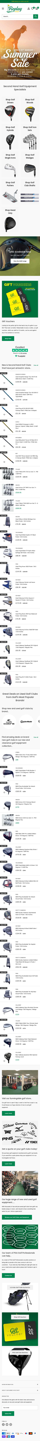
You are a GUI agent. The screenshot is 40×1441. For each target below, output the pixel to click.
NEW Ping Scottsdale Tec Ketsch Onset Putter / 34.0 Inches (25, 787)
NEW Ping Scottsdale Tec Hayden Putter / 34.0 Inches (25, 945)
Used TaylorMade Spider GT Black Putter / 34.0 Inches (26, 536)
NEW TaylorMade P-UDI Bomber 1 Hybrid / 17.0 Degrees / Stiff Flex (26, 771)
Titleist (18, 469)
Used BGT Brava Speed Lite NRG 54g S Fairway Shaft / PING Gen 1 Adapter (27, 457)
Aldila (17, 421)
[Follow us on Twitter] (7, 1424)
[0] (36, 8)
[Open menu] (3, 8)
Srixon (18, 485)
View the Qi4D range (20, 261)
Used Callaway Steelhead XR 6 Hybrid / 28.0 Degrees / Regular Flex (27, 646)
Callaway (18, 643)
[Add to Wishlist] (4, 383)
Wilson (18, 516)
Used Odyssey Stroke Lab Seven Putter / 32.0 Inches (25, 583)
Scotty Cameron (21, 910)
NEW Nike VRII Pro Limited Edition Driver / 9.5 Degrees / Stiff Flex (26, 834)
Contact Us (8, 1275)
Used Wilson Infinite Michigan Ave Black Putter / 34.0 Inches (26, 520)
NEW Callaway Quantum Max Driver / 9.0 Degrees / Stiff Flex (26, 850)
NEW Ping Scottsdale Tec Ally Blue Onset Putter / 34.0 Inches (26, 992)
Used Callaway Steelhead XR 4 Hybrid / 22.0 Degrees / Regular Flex (27, 662)
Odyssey (18, 579)
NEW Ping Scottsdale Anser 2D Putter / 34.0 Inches (27, 977)
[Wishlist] (32, 9)
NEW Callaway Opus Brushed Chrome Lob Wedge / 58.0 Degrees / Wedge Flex (27, 1009)
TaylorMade (19, 532)
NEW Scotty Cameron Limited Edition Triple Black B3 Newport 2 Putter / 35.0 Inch (27, 962)
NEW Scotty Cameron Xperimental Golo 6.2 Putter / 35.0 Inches (26, 913)
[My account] (29, 9)
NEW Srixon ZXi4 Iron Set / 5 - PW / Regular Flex (26, 819)
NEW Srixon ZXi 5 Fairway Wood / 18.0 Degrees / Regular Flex (26, 803)
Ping (17, 406)
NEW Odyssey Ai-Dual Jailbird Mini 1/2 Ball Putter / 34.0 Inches (27, 882)
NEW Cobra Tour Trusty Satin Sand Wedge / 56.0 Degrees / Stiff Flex (26, 755)
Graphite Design (20, 374)
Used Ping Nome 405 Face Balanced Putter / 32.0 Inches (26, 615)
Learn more (8, 1113)
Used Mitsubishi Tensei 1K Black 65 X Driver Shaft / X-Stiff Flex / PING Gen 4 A (27, 442)
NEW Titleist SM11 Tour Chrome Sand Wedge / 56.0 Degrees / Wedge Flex (27, 1024)
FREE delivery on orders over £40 (20, 1)
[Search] (35, 16)
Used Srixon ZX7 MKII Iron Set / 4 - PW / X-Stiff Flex (26, 488)
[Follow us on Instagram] (10, 1424)
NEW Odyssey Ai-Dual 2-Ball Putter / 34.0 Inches (26, 929)
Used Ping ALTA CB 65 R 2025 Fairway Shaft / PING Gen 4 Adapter (26, 409)
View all (36, 365)
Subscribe (8, 1413)
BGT (17, 453)
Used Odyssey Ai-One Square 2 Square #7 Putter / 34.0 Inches (25, 599)
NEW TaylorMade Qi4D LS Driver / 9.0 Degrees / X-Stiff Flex (27, 866)
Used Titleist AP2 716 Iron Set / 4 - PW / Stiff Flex (27, 472)
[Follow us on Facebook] (3, 1424)
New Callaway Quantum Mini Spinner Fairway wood (26, 1056)
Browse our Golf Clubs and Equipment (17, 1217)
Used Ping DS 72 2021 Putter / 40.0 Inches (26, 678)
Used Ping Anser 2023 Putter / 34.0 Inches (26, 567)
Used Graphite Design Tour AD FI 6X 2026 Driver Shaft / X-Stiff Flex (26, 377)
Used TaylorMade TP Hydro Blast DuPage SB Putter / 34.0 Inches (25, 551)
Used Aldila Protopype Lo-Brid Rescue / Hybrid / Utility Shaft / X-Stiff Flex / (27, 426)
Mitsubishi (19, 437)
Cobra (17, 752)
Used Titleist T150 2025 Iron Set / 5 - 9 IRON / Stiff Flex (27, 504)
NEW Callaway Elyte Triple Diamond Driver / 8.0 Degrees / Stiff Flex (26, 1040)
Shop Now (8, 338)
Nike (17, 831)
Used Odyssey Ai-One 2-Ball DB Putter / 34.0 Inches (27, 630)
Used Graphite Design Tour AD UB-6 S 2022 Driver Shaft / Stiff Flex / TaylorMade (27, 394)
